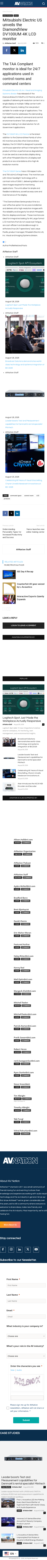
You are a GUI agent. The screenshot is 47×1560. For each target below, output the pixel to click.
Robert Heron (20, 1049)
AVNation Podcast (22, 863)
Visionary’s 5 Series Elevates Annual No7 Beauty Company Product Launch (29, 1521)
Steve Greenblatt (22, 1084)
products (7, 499)
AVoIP (19, 1527)
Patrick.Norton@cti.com (25, 1026)
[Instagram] (11, 1250)
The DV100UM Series (12, 171)
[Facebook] (6, 50)
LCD (37, 495)
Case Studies (6, 1487)
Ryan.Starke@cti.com (24, 1072)
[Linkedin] (22, 50)
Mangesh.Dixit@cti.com (25, 991)
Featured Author (22, 944)
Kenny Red (19, 967)
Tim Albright (19, 1096)
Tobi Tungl (18, 1119)
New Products (7, 11)
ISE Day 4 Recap (25, 571)
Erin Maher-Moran (22, 933)
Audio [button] (19, 1370)
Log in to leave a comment (23, 625)
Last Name (12, 1294)
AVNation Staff (10, 43)
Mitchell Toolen (21, 1002)
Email (9, 1310)
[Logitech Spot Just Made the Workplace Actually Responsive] (23, 699)
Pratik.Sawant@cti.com (24, 1037)
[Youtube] (36, 1250)
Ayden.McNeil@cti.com (24, 886)
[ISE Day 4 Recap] (9, 574)
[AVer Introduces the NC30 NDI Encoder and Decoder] (9, 786)
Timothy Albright (22, 1107)
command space (15, 495)
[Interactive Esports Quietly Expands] (9, 599)
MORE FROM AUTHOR (14, 565)
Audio (19, 1510)
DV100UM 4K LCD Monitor (18, 134)
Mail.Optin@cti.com (23, 979)
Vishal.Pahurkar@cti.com (25, 1130)
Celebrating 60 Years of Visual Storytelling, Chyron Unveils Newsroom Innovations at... (30, 773)
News (16, 15)
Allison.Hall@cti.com (23, 839)
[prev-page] (4, 609)
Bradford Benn (21, 898)
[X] (14, 50)
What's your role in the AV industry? (25, 1346)
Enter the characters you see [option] (25, 1366)
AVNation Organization (25, 851)
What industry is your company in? (25, 1326)
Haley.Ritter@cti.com (23, 956)
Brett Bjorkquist (21, 909)
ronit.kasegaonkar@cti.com (27, 1061)
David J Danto (20, 921)
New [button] (12, 1370)
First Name (12, 1279)
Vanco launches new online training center (35, 530)
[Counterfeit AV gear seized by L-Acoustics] (9, 589)
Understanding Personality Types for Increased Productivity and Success (12, 533)
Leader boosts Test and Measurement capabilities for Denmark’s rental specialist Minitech (23, 1480)
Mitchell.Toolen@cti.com (25, 1014)
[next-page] (8, 609)
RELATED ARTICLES (14, 562)
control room (29, 495)
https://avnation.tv (19, 1101)
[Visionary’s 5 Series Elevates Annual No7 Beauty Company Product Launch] (8, 1521)
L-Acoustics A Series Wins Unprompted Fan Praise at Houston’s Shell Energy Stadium (30, 1537)
